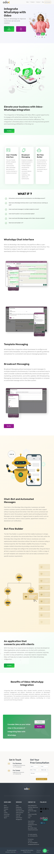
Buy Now (39, 726)
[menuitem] (42, 2)
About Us (6, 807)
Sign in (5, 817)
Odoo (17, 805)
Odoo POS (18, 814)
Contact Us (6, 816)
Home (5, 805)
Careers (6, 812)
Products (6, 809)
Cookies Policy (47, 851)
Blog (5, 810)
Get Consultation (41, 779)
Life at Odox (6, 814)
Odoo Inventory (19, 812)
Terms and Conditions (38, 851)
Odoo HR (18, 816)
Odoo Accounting (20, 810)
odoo (17, 852)
